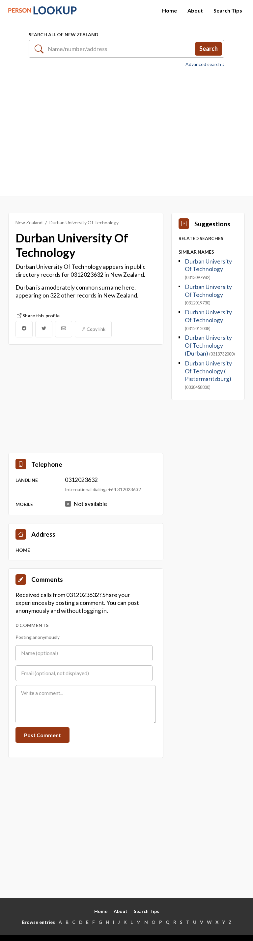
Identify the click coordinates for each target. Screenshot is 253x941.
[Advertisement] (126, 132)
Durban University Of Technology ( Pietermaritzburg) (208, 371)
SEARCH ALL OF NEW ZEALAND (63, 34)
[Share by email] (63, 329)
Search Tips (227, 10)
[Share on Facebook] (24, 329)
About (195, 10)
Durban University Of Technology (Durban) (208, 345)
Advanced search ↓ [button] (204, 64)
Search (208, 48)
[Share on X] (43, 329)
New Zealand (28, 222)
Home (169, 10)
